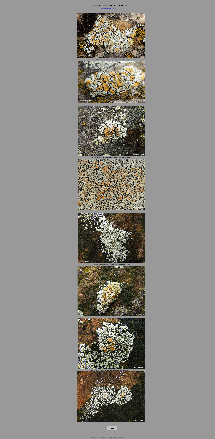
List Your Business (120, 437)
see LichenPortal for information (109, 8)
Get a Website (110, 437)
